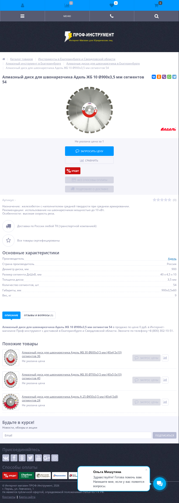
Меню (67, 16)
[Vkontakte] (5, 457)
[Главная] (3, 59)
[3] (162, 200)
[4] (166, 200)
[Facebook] (13, 457)
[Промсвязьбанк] (59, 475)
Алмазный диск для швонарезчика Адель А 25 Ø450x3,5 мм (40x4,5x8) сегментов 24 (70, 398)
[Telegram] (174, 77)
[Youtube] (38, 457)
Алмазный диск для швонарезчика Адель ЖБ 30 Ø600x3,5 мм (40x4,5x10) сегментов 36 (72, 354)
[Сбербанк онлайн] (26, 475)
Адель (172, 259)
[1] (154, 200)
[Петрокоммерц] (76, 475)
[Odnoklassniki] (22, 457)
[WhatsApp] (169, 77)
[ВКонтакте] (154, 77)
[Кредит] (72, 170)
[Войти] (22, 5)
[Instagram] (54, 457)
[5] (169, 200)
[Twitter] (30, 457)
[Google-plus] (46, 457)
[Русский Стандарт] (43, 475)
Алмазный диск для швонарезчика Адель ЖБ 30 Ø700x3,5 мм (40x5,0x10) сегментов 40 (72, 376)
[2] (158, 200)
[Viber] (164, 77)
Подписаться (164, 435)
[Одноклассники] (159, 77)
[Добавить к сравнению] (165, 358)
